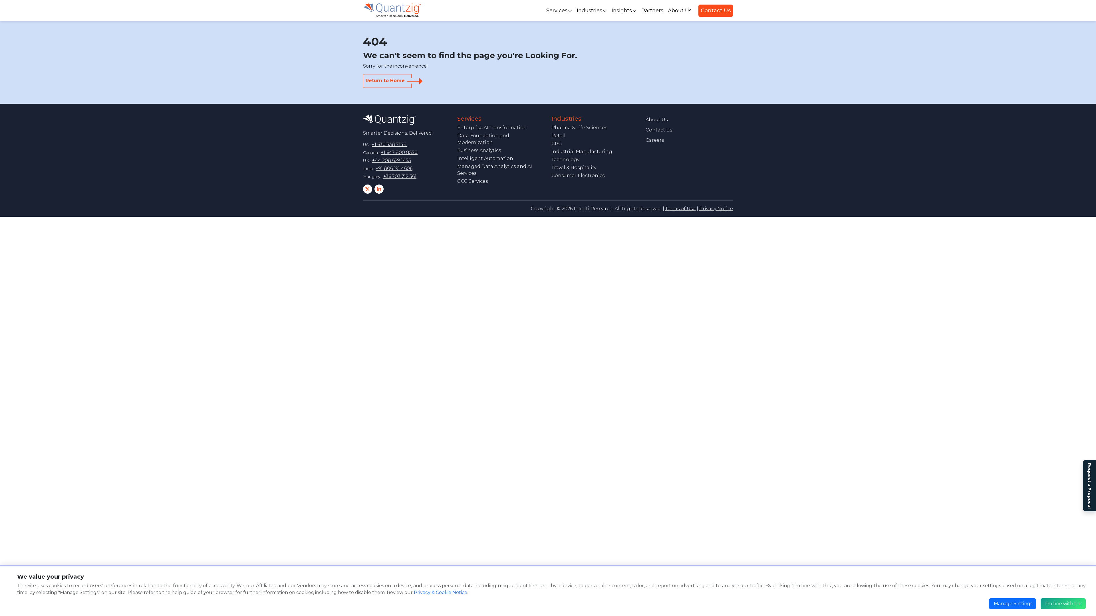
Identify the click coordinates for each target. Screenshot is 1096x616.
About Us (680, 10)
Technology (565, 159)
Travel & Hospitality (573, 167)
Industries (589, 10)
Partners (652, 10)
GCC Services (472, 181)
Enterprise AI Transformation (492, 127)
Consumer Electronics (578, 175)
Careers (655, 140)
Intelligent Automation (485, 158)
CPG (556, 143)
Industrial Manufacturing (581, 151)
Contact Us (716, 10)
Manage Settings (1013, 603)
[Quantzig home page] (389, 119)
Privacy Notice (716, 208)
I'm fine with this (1063, 603)
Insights (622, 10)
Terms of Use (680, 208)
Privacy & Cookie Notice (440, 592)
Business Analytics (479, 150)
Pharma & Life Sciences (579, 127)
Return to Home (385, 80)
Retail (558, 135)
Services (556, 10)
